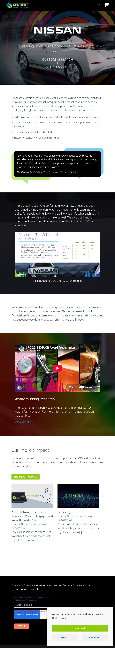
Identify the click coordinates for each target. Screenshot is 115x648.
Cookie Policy (59, 618)
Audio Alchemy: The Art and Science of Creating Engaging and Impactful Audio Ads (32, 516)
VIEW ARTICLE (23, 422)
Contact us (17, 585)
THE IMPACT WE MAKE (25, 476)
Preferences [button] (95, 637)
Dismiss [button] (65, 637)
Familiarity (64, 512)
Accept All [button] (80, 628)
